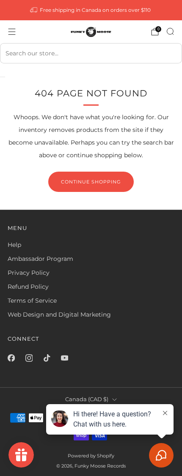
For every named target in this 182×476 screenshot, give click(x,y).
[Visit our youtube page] (64, 358)
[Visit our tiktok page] (46, 358)
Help (14, 245)
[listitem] (91, 10)
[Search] (170, 31)
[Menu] (12, 31)
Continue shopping (91, 182)
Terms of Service (32, 300)
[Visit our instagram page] (29, 358)
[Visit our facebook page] (11, 358)
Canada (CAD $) (86, 399)
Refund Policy (28, 286)
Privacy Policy (29, 272)
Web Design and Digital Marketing (59, 314)
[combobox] (91, 53)
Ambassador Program (40, 259)
